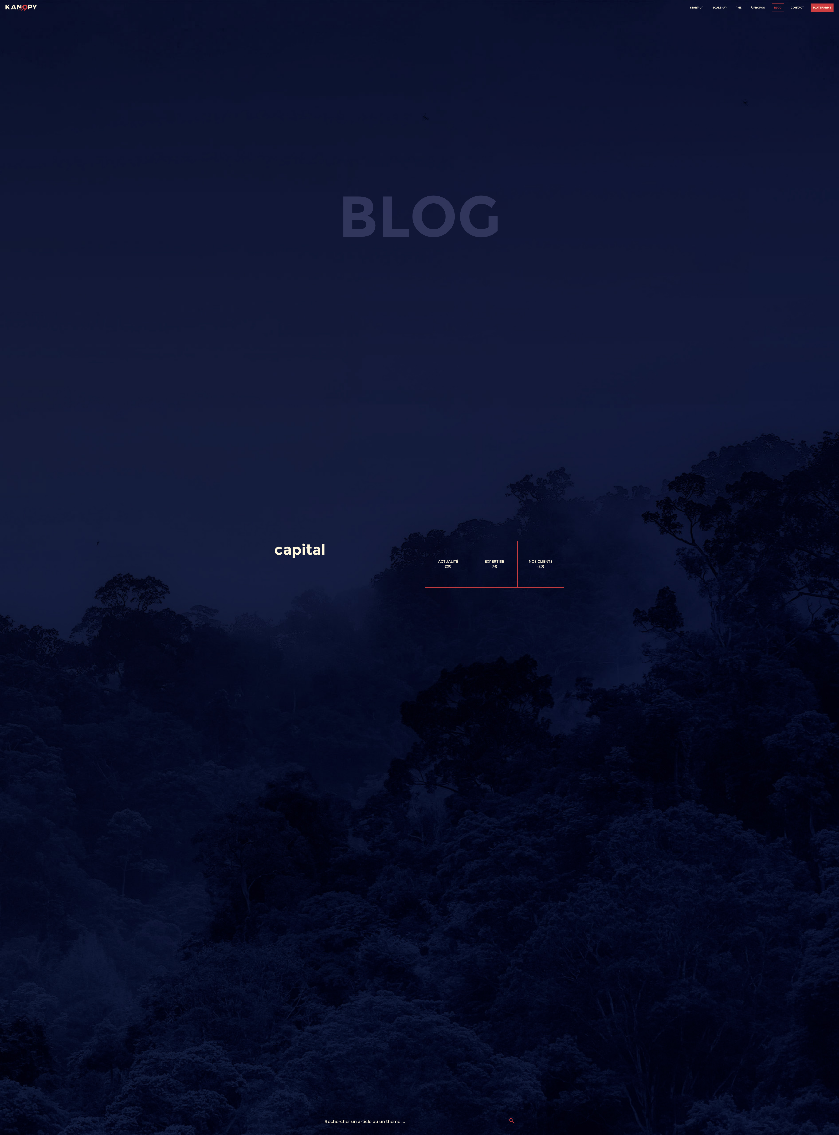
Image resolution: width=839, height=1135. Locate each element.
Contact (797, 7)
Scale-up (719, 7)
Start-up (696, 7)
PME (739, 7)
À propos (758, 7)
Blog (778, 7)
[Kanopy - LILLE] (21, 7)
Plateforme (822, 7)
